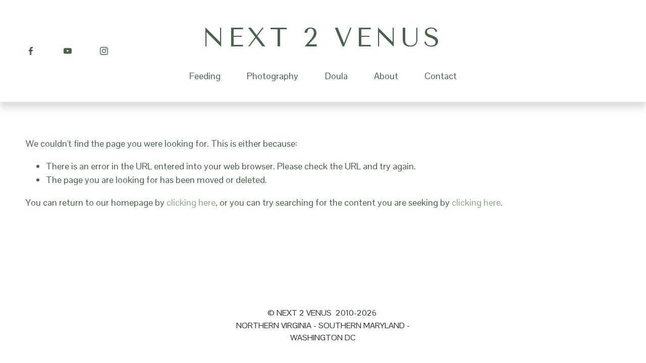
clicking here (191, 202)
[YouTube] (68, 51)
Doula (336, 76)
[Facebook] (31, 51)
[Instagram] (104, 51)
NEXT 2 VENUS (323, 37)
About (386, 76)
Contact (440, 76)
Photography (272, 76)
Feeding (205, 76)
